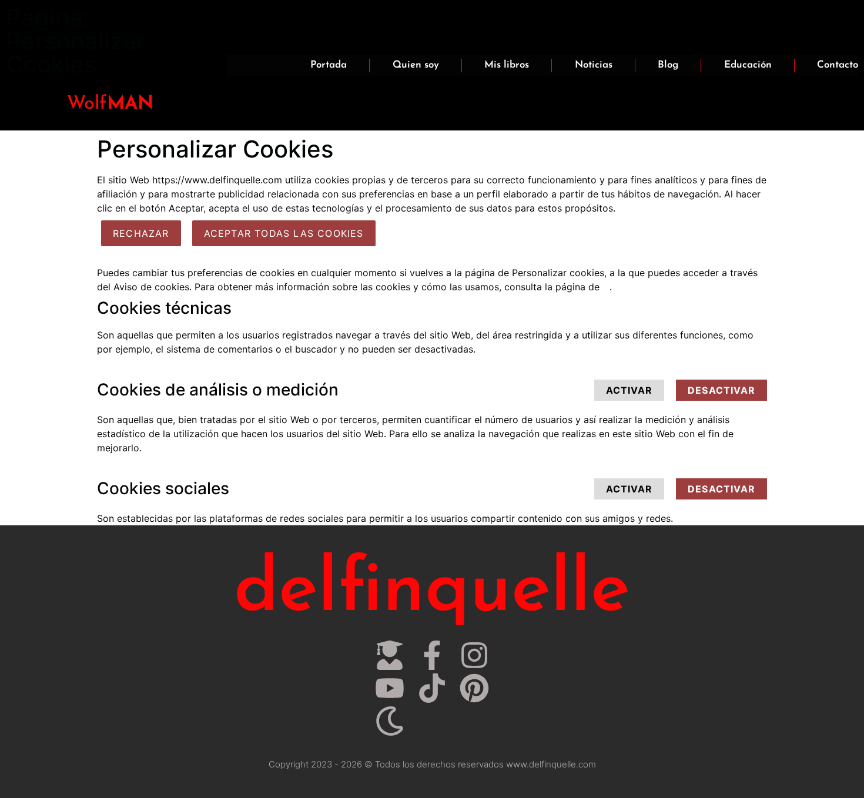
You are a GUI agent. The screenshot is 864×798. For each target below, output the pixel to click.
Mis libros (506, 65)
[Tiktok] (432, 688)
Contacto (837, 65)
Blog (668, 65)
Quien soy (416, 65)
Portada (328, 65)
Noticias (593, 65)
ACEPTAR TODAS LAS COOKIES (284, 233)
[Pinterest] (474, 688)
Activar (629, 390)
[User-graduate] (389, 655)
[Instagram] (474, 655)
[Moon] (389, 721)
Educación (748, 65)
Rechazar (141, 233)
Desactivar (721, 390)
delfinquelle (432, 591)
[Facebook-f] (432, 655)
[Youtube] (389, 688)
